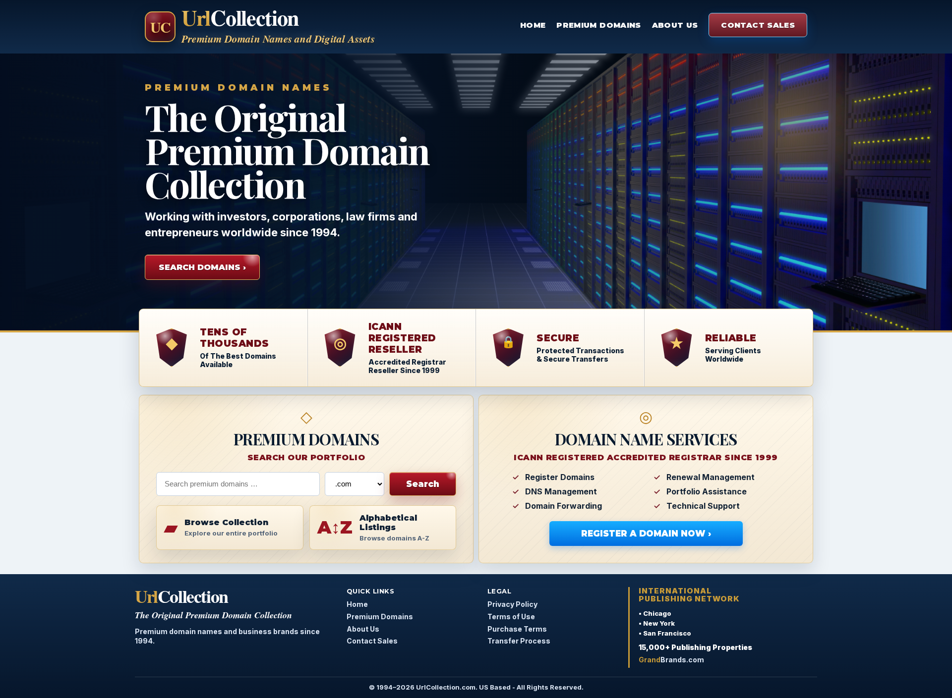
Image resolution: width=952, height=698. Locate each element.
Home (532, 25)
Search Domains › (202, 267)
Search (422, 484)
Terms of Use (511, 616)
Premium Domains (598, 25)
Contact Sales (758, 25)
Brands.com (671, 659)
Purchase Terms (517, 629)
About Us (675, 25)
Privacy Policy (512, 604)
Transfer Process (518, 641)
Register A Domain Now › (646, 533)
